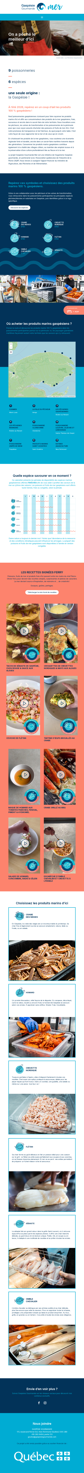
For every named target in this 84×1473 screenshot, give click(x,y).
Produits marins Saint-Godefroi (40, 445)
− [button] (11, 347)
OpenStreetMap (64, 396)
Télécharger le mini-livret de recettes (42, 592)
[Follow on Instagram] (45, 1403)
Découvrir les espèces (19, 208)
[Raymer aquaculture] (43, 382)
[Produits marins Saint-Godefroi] (57, 384)
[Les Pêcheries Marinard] (70, 358)
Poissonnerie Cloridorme (38, 426)
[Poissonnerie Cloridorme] (62, 353)
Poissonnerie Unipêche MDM (15, 445)
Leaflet (50, 396)
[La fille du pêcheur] (14, 373)
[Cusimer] (45, 352)
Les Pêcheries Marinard (15, 426)
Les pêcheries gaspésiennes (62, 410)
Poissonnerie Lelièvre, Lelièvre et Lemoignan (65, 427)
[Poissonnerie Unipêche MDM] (54, 385)
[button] (82, 289)
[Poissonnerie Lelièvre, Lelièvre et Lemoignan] (70, 375)
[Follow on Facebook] (39, 1403)
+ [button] (11, 344)
